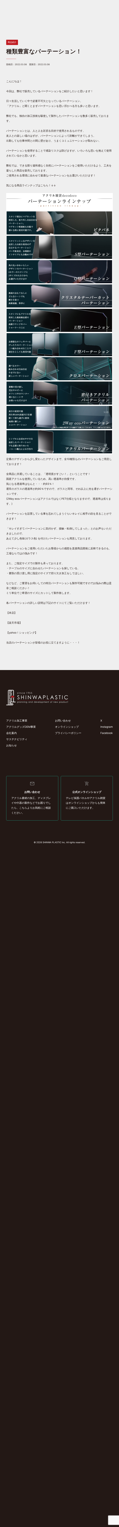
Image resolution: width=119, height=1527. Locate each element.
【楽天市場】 (14, 622)
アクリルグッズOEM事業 (21, 726)
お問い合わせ (63, 720)
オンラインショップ (67, 726)
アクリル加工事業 (16, 720)
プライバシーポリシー (68, 733)
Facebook (106, 733)
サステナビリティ (16, 739)
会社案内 (11, 733)
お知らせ (11, 745)
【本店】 (11, 612)
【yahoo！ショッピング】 (21, 632)
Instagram (106, 726)
